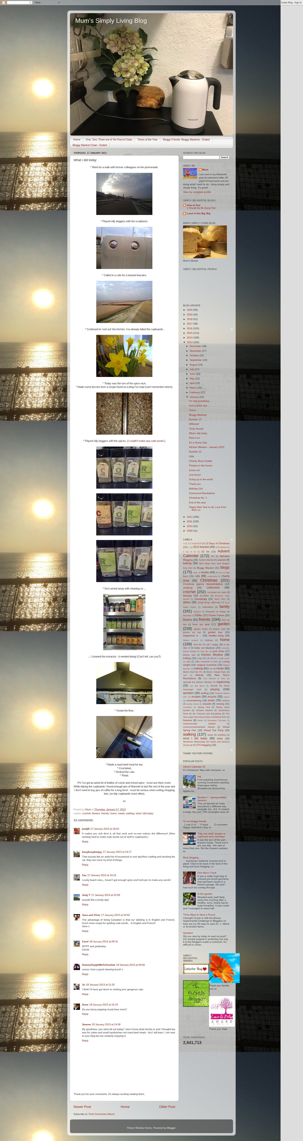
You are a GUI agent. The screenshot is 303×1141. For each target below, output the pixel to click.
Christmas (208, 580)
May (192, 378)
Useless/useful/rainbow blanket (199, 727)
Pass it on (194, 438)
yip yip (189, 745)
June (193, 374)
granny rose (219, 629)
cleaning (187, 587)
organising (223, 681)
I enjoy (214, 644)
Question (188, 933)
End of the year (197, 502)
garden (224, 624)
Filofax (198, 615)
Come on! (194, 470)
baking (187, 563)
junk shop (218, 651)
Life (208, 658)
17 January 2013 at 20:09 (105, 895)
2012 (190, 517)
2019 (190, 314)
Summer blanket (204, 710)
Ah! (212, 556)
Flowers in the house (200, 465)
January (194, 397)
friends (105, 813)
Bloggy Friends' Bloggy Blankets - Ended (186, 139)
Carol (85, 941)
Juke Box (204, 651)
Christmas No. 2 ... (199, 498)
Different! (194, 424)
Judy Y (86, 895)
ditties (186, 602)
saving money (192, 704)
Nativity (200, 675)
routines (226, 700)
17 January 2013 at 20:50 (115, 915)
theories (187, 720)
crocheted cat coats (216, 592)
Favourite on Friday (216, 611)
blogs (225, 567)
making (198, 668)
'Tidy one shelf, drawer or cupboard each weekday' (211, 835)
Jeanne (86, 1024)
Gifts (191, 456)
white (220, 738)
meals (121, 813)
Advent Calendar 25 (194, 766)
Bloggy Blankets (198, 415)
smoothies (187, 707)
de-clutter (204, 596)
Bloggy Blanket (205, 568)
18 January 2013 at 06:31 (103, 941)
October (194, 355)
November (196, 351)
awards (222, 560)
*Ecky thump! (196, 428)
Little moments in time (206, 661)
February (195, 392)
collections (213, 587)
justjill (85, 829)
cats (197, 576)
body (195, 573)
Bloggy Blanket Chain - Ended (90, 145)
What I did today (198, 433)
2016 (190, 328)
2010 (190, 526)
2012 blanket (201, 546)
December (196, 346)
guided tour (215, 632)
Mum (205, 169)
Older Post (167, 1107)
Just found (195, 475)
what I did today (144, 813)
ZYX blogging (203, 745)
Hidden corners (190, 640)
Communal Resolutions (202, 493)
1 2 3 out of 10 (195, 543)
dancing (187, 595)
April (192, 383)
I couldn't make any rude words (146, 441)
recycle (212, 696)
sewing (220, 704)
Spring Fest (204, 707)
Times (192, 410)
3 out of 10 (189, 552)
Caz (84, 875)
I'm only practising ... (200, 401)
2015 (190, 333)
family (225, 606)
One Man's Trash (207, 873)
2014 (190, 337)
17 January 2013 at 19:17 (117, 852)
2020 (190, 310)
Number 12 (195, 451)
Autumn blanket (206, 560)
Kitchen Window (212, 654)
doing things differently (209, 602)
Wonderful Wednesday (194, 742)
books (205, 572)
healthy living (216, 635)
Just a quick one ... (199, 405)
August (194, 364)
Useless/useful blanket (199, 724)
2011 (190, 521)
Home (76, 139)
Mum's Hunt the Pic (192, 672)
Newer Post (82, 1107)
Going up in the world (201, 479)
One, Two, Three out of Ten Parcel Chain (109, 139)
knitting (187, 658)
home (113, 813)
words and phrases (220, 742)
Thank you (195, 484)
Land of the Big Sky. (199, 213)
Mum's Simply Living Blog (111, 20)
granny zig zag (192, 632)
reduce (227, 697)
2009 (190, 530)
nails (185, 675)
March (193, 387)
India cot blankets (204, 648)
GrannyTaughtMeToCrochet (98, 965)
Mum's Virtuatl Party (216, 672)
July (192, 369)
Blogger (171, 1128)
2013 (190, 342)
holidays (209, 640)
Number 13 (195, 419)
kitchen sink (189, 655)
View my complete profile (197, 192)
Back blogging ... (192, 857)
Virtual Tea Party (214, 730)
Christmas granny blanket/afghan (203, 584)
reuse (211, 700)
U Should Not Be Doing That (201, 208)
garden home (200, 629)
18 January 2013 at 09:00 (130, 965)
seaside (207, 704)
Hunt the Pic (199, 644)
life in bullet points (222, 658)
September (196, 360)
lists (188, 661)
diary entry (219, 599)
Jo (83, 984)
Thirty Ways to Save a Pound (199, 914)
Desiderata (201, 599)
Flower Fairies (216, 615)
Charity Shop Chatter (200, 461)
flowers (96, 813)
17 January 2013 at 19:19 (101, 875)
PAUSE (214, 686)
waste (210, 735)
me (210, 668)
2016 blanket (221, 547)
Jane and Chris (91, 915)
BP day (219, 573)
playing (215, 689)
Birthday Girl (196, 488)
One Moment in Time (214, 678)
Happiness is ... (192, 635)
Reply (85, 841)
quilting (205, 693)
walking (130, 813)
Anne (85, 1004)
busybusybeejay (92, 852)
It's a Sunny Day (198, 442)
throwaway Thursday (217, 720)
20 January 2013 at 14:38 (106, 1024)
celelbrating (212, 576)
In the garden (204, 894)
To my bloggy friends (194, 821)
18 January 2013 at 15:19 (103, 1004)
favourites (187, 615)
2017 (190, 323)
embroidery (207, 607)
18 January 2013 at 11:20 (100, 984)
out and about (197, 686)
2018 (190, 319)
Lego (199, 658)
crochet (86, 813)
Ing (199, 776)
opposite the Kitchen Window (197, 682)
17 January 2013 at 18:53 (104, 829)
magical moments (207, 665)
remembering (193, 700)
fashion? (197, 612)
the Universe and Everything (207, 714)
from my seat (201, 624)
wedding (222, 735)
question (188, 692)
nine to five (193, 205)
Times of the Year (147, 139)
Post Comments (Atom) (102, 1114)
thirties (200, 720)
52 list (205, 551)
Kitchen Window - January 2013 (206, 447)
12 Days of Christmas (218, 543)
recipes (196, 696)
